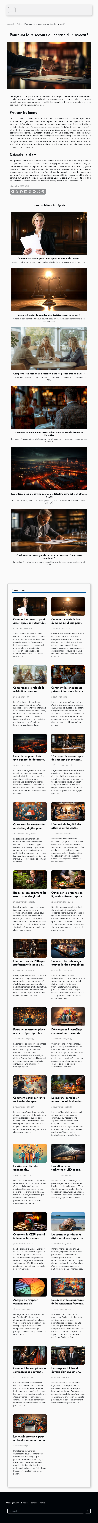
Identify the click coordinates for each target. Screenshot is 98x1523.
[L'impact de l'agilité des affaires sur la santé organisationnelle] (68, 811)
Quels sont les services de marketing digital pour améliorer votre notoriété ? (30, 828)
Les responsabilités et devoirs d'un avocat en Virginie (65, 1372)
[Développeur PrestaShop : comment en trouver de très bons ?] (68, 1016)
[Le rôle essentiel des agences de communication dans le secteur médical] (30, 1153)
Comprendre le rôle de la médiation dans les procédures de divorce (49, 374)
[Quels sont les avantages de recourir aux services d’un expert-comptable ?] (49, 530)
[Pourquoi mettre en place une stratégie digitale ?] (30, 1016)
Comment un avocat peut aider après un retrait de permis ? (49, 258)
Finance (24, 1503)
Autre (19, 24)
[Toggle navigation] (12, 10)
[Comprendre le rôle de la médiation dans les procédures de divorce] (49, 348)
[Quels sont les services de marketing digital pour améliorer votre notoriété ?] (30, 811)
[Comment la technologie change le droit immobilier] (68, 948)
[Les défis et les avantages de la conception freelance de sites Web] (68, 1287)
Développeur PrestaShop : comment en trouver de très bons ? (67, 1033)
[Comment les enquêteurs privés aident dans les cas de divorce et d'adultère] (49, 407)
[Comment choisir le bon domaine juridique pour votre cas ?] (49, 289)
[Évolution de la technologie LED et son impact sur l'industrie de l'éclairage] (68, 1153)
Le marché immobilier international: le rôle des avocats (66, 1102)
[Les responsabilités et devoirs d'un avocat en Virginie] (68, 1355)
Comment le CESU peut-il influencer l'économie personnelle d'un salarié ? (29, 1238)
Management (12, 1503)
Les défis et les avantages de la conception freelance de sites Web (67, 1304)
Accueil (10, 24)
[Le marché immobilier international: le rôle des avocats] (68, 1085)
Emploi (34, 1503)
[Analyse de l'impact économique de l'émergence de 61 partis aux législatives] (30, 1287)
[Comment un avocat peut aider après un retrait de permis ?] (49, 233)
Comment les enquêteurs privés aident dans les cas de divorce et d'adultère (67, 691)
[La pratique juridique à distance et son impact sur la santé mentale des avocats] (68, 1221)
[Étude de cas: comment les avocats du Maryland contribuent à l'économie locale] (30, 879)
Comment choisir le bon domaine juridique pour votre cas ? (49, 315)
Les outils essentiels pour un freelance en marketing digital (29, 1440)
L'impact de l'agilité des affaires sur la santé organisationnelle (66, 828)
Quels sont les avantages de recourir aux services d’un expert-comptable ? (67, 760)
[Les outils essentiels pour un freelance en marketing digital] (30, 1423)
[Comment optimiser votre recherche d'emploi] (30, 1085)
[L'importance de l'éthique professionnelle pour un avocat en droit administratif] (30, 948)
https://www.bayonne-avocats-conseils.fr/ (44, 127)
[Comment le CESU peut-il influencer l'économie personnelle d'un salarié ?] (30, 1221)
